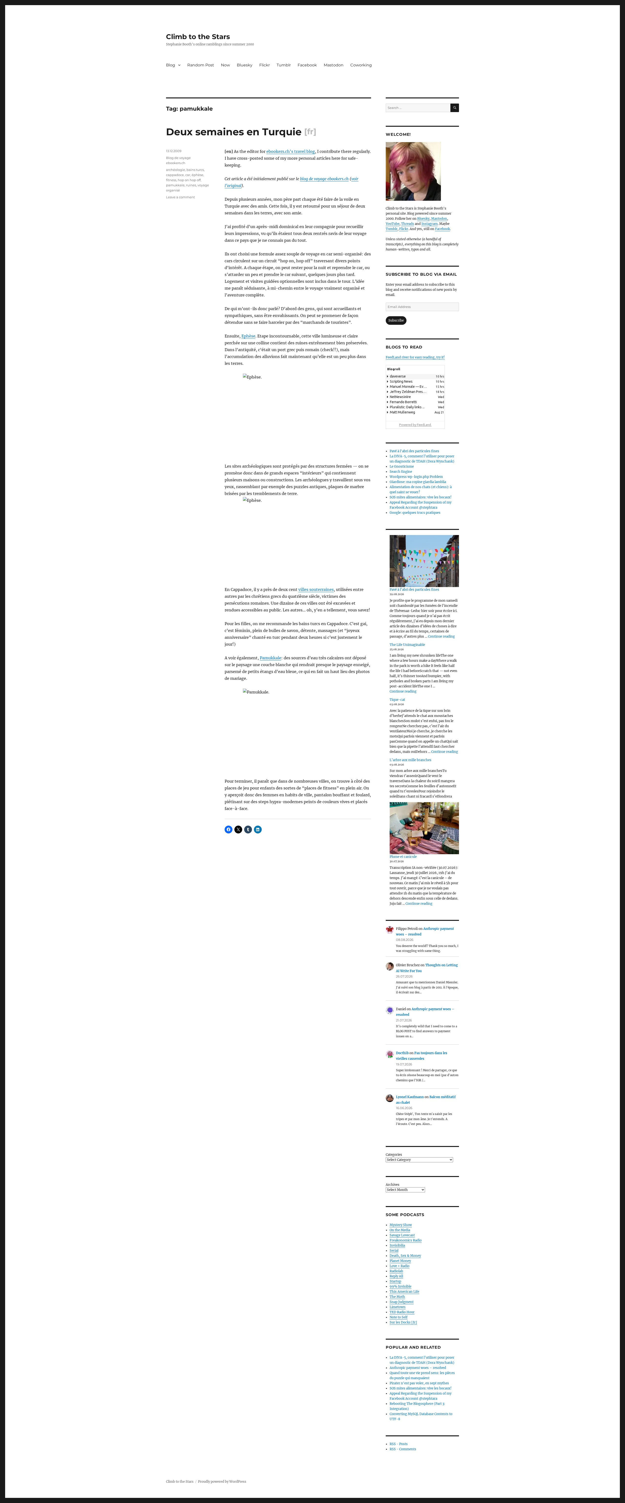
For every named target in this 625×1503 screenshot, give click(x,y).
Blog (170, 65)
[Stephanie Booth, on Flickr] (422, 171)
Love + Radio (399, 1266)
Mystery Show (401, 1225)
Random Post (200, 65)
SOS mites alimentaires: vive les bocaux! (421, 497)
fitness (171, 180)
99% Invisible (400, 1286)
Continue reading (441, 636)
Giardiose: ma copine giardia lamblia (418, 482)
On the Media (400, 1230)
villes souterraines (316, 589)
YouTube (392, 224)
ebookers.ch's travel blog (290, 151)
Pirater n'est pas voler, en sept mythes (419, 1383)
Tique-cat (397, 700)
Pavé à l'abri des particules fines (414, 451)
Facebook (307, 65)
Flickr (264, 65)
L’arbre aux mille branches (410, 760)
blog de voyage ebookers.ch (324, 178)
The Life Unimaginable (407, 645)
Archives (392, 1185)
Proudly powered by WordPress (222, 1482)
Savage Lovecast (402, 1235)
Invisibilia (397, 1245)
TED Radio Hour (402, 1312)
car (187, 175)
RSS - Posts (399, 1444)
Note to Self (398, 1317)
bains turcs (195, 170)
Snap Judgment (402, 1302)
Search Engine (401, 472)
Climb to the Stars (198, 36)
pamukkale (175, 185)
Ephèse (248, 336)
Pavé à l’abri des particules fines (414, 590)
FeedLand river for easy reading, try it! (415, 357)
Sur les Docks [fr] (403, 1322)
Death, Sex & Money (405, 1256)
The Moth (397, 1297)
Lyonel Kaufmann (410, 1097)
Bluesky (244, 65)
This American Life (404, 1292)
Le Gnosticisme (402, 466)
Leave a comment (180, 197)
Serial (394, 1251)
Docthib (402, 1053)
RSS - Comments (403, 1449)
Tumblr (284, 65)
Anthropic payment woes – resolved (418, 1368)
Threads (407, 224)
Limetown (398, 1307)
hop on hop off (189, 180)
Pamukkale (270, 657)
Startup (395, 1281)
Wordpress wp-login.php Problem (416, 477)
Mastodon (334, 65)
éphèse (197, 175)
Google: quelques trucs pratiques (415, 513)
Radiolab (396, 1271)
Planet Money (400, 1261)
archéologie (175, 170)
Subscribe (396, 320)
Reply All (396, 1276)
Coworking (361, 65)
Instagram (429, 224)
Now (225, 65)
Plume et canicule (403, 857)
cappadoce (175, 175)
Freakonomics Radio (406, 1240)
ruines (191, 185)
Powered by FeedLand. (415, 424)
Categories (394, 1155)
